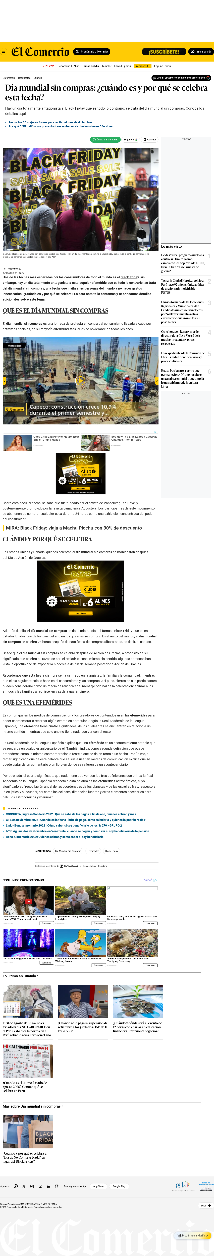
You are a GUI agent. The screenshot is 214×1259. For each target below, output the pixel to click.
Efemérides (93, 851)
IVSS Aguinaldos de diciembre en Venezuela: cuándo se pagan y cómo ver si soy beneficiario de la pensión (77, 831)
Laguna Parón (162, 66)
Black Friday (111, 851)
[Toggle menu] (3, 51)
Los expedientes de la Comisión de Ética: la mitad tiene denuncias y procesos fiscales (183, 357)
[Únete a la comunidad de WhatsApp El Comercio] (105, 140)
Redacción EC (14, 268)
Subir (203, 1205)
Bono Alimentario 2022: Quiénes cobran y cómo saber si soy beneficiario (54, 837)
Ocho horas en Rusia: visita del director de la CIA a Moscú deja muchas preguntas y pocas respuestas (180, 337)
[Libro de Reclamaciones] (206, 1186)
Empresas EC (142, 66)
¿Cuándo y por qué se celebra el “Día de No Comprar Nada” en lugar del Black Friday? (25, 1157)
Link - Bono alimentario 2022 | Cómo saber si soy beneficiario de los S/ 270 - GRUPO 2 (64, 825)
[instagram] (32, 1186)
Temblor (106, 66)
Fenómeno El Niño (68, 66)
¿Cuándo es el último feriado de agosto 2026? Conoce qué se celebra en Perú (25, 1087)
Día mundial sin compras (68, 851)
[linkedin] (48, 1186)
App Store (98, 1186)
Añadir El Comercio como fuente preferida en (181, 77)
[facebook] (16, 1186)
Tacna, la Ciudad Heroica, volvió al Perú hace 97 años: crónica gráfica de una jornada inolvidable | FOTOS (182, 286)
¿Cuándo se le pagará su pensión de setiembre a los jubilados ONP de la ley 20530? (83, 1027)
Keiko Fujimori (122, 66)
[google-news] (57, 1186)
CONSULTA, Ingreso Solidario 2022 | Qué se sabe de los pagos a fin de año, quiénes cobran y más (71, 814)
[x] (24, 1186)
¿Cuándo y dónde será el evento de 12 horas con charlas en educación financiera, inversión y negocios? (137, 1027)
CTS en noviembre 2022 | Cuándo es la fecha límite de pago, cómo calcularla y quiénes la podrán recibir (75, 820)
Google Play (119, 1186)
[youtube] (40, 1186)
